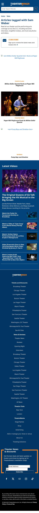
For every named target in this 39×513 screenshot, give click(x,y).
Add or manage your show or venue (19, 434)
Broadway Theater (19, 286)
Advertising (19, 430)
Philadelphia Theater (19, 310)
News (8, 16)
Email (6, 466)
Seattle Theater (19, 318)
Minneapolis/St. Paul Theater (19, 326)
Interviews (19, 350)
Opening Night (19, 346)
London (19, 414)
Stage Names (19, 422)
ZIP (5, 469)
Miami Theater (19, 306)
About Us (19, 438)
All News (19, 402)
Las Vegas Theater (19, 302)
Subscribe (19, 472)
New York (19, 410)
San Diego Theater (19, 386)
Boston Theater (19, 298)
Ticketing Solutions (19, 442)
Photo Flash (19, 81)
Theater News (19, 118)
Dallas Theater (19, 366)
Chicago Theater (19, 290)
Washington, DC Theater (19, 322)
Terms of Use (11, 504)
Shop (19, 426)
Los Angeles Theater (19, 294)
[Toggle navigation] (1, 4)
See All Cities (19, 330)
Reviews (19, 154)
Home (3, 16)
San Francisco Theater (19, 314)
